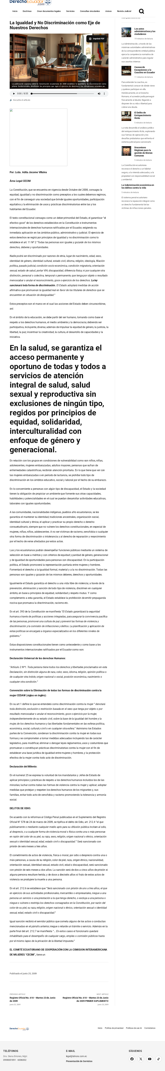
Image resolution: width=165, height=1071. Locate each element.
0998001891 (9, 1060)
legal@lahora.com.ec (76, 1056)
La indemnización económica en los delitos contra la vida (137, 186)
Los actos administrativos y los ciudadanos (144, 31)
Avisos (108, 11)
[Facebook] (132, 1059)
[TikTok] (158, 1059)
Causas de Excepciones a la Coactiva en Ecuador (144, 70)
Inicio (14, 11)
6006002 (22, 1060)
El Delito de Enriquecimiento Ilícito (142, 115)
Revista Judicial (124, 11)
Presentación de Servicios (79, 1061)
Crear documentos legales (49, 11)
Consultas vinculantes (90, 11)
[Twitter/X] (141, 1059)
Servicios (70, 11)
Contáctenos (149, 1028)
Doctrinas (27, 11)
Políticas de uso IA (134, 1028)
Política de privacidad (114, 1028)
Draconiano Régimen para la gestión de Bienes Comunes (143, 151)
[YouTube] (149, 1059)
